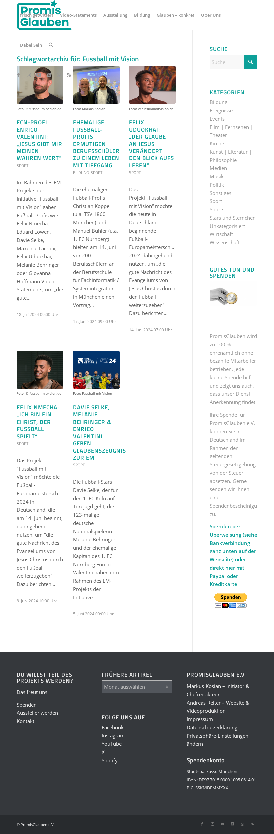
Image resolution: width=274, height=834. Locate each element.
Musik (217, 176)
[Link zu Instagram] (29, 75)
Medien (218, 168)
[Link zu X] (49, 75)
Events (217, 118)
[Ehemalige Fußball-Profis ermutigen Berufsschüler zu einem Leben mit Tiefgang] (96, 85)
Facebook (113, 727)
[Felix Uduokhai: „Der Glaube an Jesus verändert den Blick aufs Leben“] (152, 85)
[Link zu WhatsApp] (59, 75)
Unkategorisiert (227, 226)
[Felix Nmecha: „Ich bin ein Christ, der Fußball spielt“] (40, 370)
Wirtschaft (221, 234)
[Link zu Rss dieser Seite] (69, 75)
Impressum (200, 719)
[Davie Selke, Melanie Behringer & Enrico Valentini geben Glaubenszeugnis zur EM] (96, 370)
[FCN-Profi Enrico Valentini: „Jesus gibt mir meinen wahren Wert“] (40, 85)
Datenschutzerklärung (212, 727)
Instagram (113, 735)
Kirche (217, 143)
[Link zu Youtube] (39, 75)
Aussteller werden (37, 712)
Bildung (81, 172)
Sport (22, 165)
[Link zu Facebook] (19, 75)
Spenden (27, 704)
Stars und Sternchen (233, 217)
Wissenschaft (225, 242)
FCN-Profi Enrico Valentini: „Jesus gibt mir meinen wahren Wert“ (39, 140)
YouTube (112, 743)
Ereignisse (221, 110)
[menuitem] (37, 15)
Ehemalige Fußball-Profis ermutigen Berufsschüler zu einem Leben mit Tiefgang (96, 143)
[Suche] (50, 45)
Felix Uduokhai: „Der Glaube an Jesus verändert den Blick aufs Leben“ (151, 143)
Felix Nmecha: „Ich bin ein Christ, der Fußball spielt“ (38, 421)
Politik (217, 184)
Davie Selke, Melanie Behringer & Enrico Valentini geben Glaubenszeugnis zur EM (99, 432)
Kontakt (25, 721)
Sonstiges (220, 193)
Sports (217, 209)
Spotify (110, 760)
